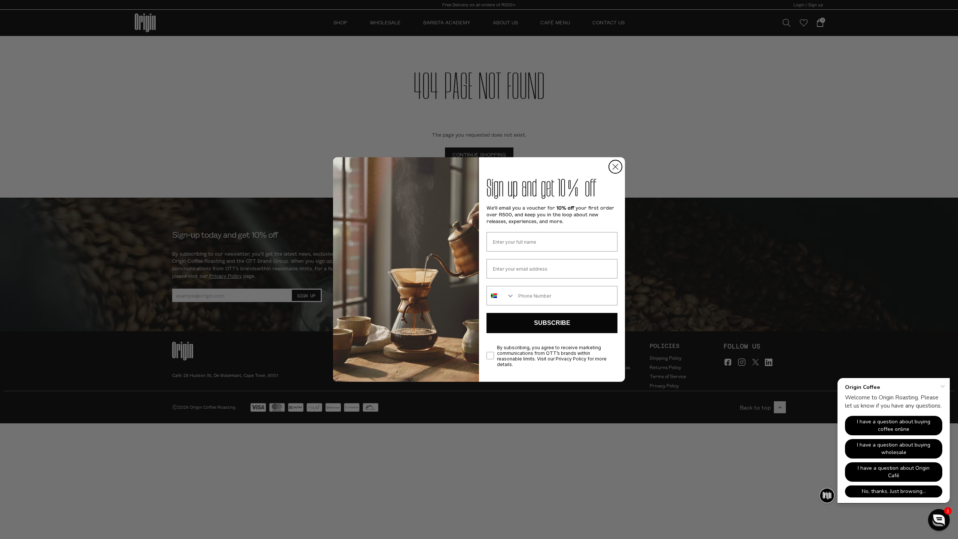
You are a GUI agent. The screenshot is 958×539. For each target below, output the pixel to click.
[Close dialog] (615, 166)
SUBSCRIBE (552, 323)
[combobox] (501, 295)
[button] (939, 520)
